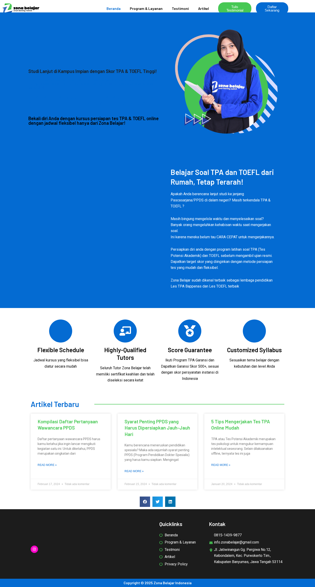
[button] (145, 502)
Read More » (47, 465)
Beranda (114, 8)
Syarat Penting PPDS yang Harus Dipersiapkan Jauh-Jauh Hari (157, 427)
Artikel (203, 8)
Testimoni (180, 8)
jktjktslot (186, 231)
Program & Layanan (146, 8)
